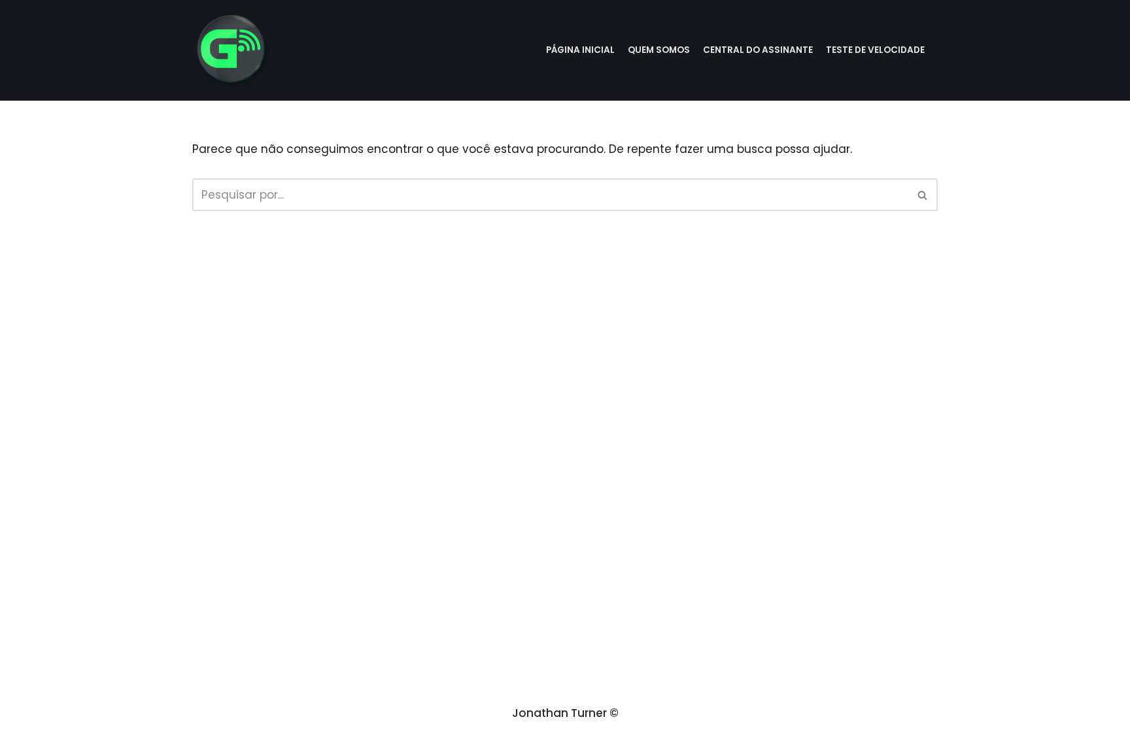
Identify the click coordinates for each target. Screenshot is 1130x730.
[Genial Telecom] (231, 50)
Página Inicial (580, 50)
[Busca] (923, 194)
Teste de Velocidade (875, 50)
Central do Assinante (758, 50)
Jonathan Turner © (565, 713)
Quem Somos (659, 50)
